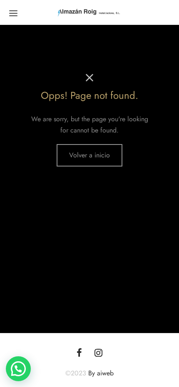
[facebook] (79, 353)
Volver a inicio (89, 155)
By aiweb (101, 373)
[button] (18, 368)
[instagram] (98, 353)
